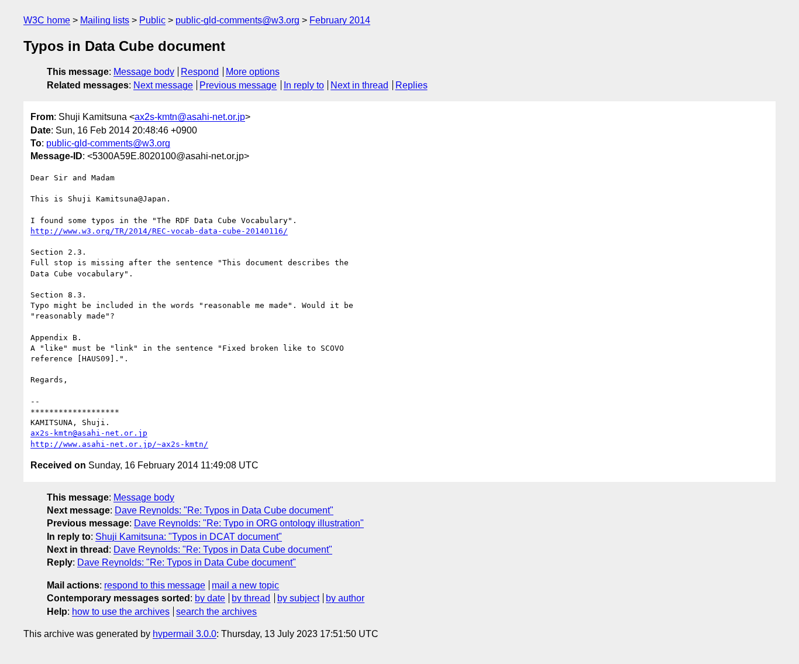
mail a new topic (245, 585)
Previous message (238, 85)
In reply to (304, 85)
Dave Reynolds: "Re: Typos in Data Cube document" (224, 510)
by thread (251, 598)
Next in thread (359, 85)
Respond (200, 72)
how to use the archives (121, 612)
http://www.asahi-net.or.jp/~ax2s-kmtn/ (119, 444)
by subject (298, 598)
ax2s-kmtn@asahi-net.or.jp (190, 117)
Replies (411, 85)
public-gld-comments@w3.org (237, 20)
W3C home (46, 20)
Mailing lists (104, 20)
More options (253, 72)
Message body (143, 72)
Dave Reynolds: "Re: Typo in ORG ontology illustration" (249, 523)
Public (152, 20)
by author (345, 598)
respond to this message (154, 585)
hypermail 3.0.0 (184, 634)
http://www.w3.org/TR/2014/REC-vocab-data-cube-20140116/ (159, 231)
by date (210, 598)
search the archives (216, 612)
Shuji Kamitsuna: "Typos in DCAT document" (188, 537)
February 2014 (339, 20)
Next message (163, 85)
